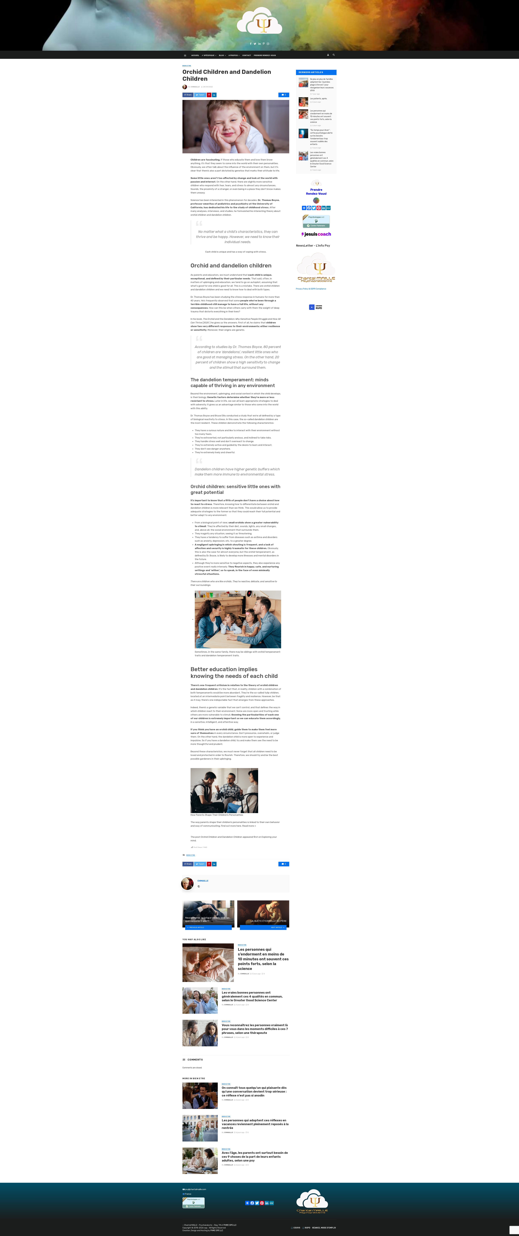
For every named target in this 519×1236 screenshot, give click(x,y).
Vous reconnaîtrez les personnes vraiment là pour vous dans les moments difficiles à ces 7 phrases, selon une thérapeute (255, 1029)
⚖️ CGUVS (295, 1228)
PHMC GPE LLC (230, 1225)
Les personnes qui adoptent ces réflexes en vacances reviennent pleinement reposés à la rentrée (255, 1124)
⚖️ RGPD (306, 1228)
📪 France (186, 1194)
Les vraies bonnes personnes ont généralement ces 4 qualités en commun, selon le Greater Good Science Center (252, 996)
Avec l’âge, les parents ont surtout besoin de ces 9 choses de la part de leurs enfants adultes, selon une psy (255, 1156)
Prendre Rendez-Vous (265, 55)
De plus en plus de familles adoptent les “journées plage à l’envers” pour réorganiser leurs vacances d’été (322, 85)
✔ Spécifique (208, 55)
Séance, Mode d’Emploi (324, 1228)
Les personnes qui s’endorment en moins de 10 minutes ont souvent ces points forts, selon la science (263, 959)
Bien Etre (186, 66)
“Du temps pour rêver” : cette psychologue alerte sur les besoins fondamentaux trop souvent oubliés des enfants (321, 137)
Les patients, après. (318, 98)
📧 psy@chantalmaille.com (194, 1189)
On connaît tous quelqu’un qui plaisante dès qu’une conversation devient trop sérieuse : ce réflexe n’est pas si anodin (254, 1091)
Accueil (195, 55)
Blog (221, 55)
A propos (233, 55)
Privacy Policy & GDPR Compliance (311, 289)
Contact (246, 55)
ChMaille (195, 87)
